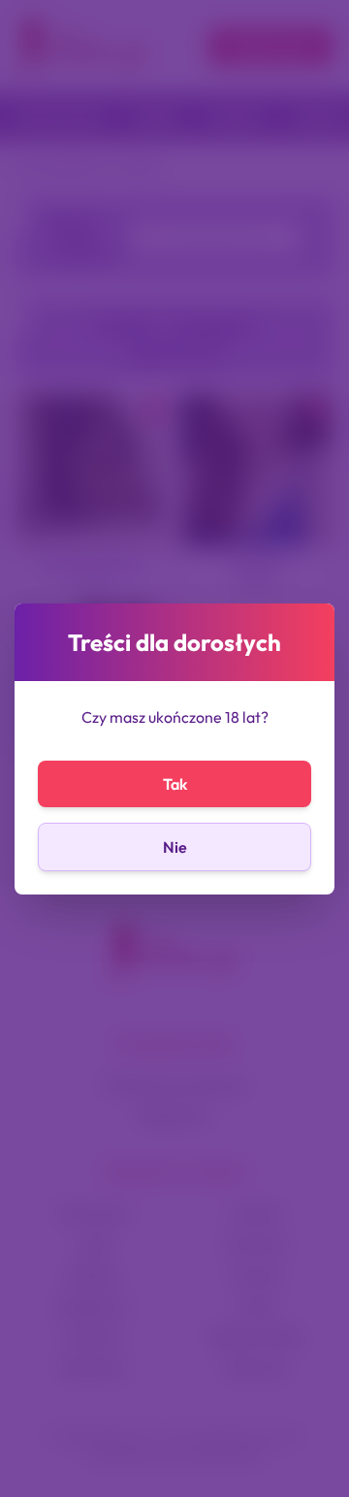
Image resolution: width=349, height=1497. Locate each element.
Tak (175, 784)
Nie (175, 847)
